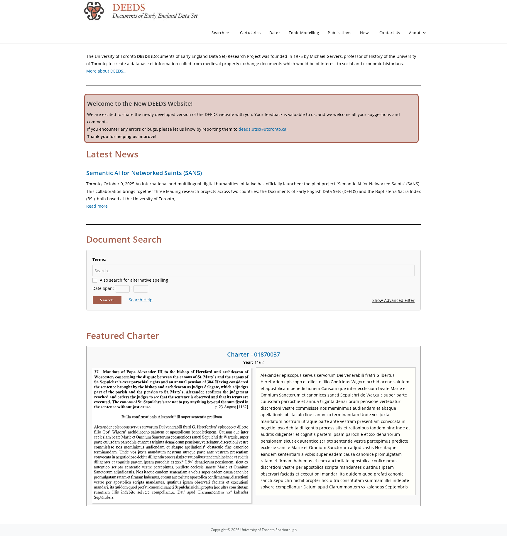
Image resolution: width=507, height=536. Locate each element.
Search (107, 300)
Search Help (141, 300)
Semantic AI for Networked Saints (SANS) (144, 173)
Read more (97, 206)
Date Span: (103, 288)
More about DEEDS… (106, 71)
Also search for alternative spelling (134, 280)
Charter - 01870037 (253, 354)
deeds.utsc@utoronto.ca (262, 129)
